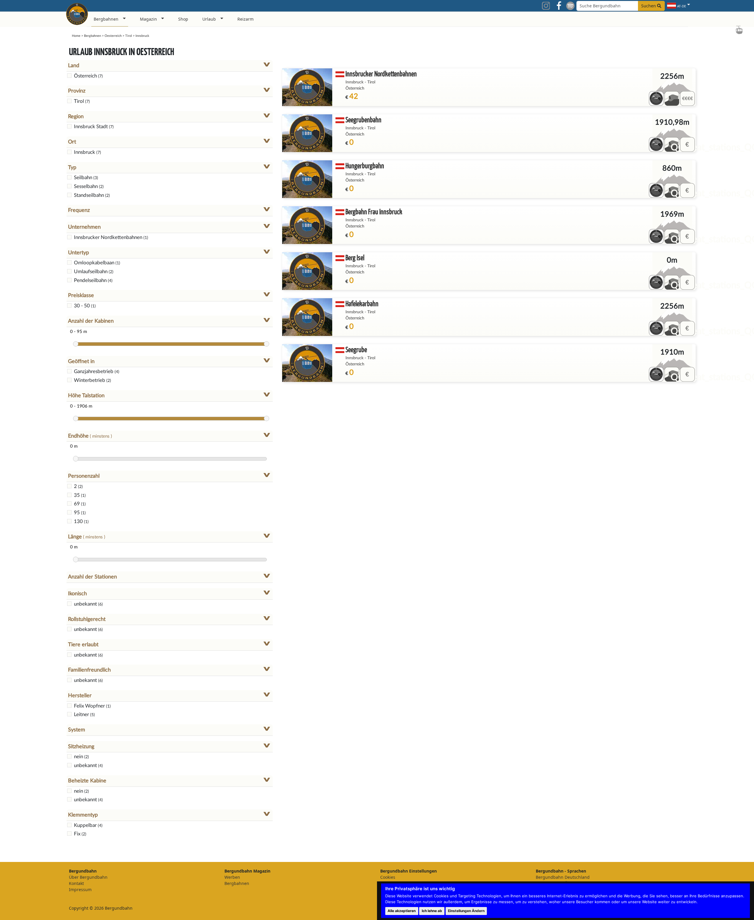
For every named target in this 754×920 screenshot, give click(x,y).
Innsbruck (354, 82)
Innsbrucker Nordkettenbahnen (381, 73)
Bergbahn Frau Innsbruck (373, 211)
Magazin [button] (148, 19)
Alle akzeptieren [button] (402, 911)
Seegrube (356, 349)
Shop (183, 19)
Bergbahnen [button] (106, 19)
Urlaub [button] (209, 19)
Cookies (387, 877)
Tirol (128, 35)
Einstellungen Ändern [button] (466, 911)
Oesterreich (113, 35)
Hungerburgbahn (364, 165)
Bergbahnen (92, 35)
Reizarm (245, 19)
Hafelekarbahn (361, 303)
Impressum (80, 889)
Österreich (354, 88)
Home (76, 35)
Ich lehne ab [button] (432, 911)
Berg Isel (354, 257)
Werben (232, 877)
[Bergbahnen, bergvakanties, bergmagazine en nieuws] (77, 13)
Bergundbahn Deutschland (563, 877)
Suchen (649, 6)
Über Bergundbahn (88, 877)
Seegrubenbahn (363, 119)
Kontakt (76, 883)
